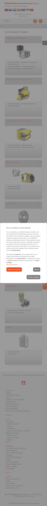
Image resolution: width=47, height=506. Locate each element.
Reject (36, 269)
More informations (12, 264)
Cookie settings (33, 277)
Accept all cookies (14, 269)
